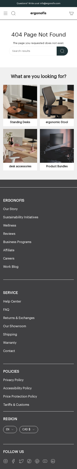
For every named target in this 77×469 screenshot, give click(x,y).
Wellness (9, 225)
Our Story (10, 209)
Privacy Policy (13, 380)
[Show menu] (5, 13)
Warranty (9, 342)
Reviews (9, 233)
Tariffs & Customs (16, 404)
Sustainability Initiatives (20, 217)
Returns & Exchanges (19, 318)
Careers (8, 258)
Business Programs (17, 242)
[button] (13, 13)
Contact (9, 351)
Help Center (12, 301)
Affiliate (8, 250)
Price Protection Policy (20, 396)
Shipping (10, 334)
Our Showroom (14, 326)
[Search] (62, 51)
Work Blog (10, 266)
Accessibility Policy (17, 388)
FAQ (6, 309)
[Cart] (71, 13)
